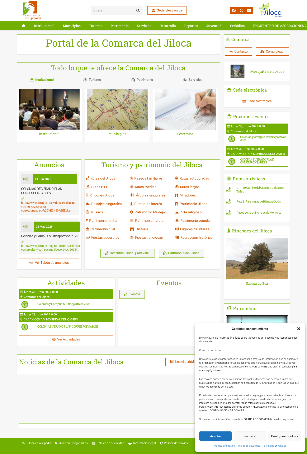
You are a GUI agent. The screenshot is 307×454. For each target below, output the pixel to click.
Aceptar (215, 436)
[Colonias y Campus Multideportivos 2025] (66, 299)
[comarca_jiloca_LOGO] (32, 10)
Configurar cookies (284, 436)
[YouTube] (249, 10)
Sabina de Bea (257, 283)
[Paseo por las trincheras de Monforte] (257, 214)
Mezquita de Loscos (267, 71)
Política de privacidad (248, 445)
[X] (241, 10)
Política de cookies (224, 445)
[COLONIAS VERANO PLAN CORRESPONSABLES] (66, 322)
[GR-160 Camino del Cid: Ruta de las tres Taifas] (257, 190)
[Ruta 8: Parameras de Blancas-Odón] (257, 203)
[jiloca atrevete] (271, 10)
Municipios (117, 133)
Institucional (49, 133)
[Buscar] (138, 10)
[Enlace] (23, 26)
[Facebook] (234, 10)
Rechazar (250, 436)
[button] (299, 329)
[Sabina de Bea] (257, 241)
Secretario (185, 133)
